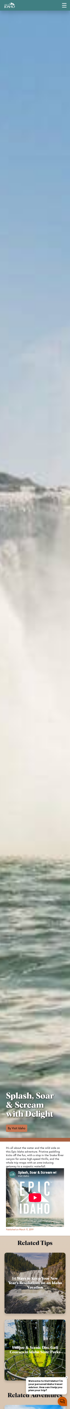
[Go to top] (62, 1401)
